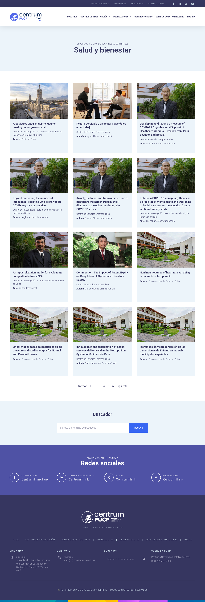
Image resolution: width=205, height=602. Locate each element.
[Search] (144, 559)
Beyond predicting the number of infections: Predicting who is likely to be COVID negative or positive (37, 201)
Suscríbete (137, 4)
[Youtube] (192, 4)
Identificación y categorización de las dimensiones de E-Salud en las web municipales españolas (162, 350)
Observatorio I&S (144, 17)
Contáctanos (156, 4)
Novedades (120, 4)
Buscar (138, 428)
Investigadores (100, 4)
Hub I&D (191, 17)
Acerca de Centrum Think (76, 539)
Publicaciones (120, 17)
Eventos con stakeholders (170, 17)
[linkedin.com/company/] (61, 477)
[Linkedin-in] (180, 4)
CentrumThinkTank (34, 479)
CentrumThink (79, 479)
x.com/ (119, 476)
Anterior (82, 386)
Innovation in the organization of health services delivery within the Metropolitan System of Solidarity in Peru (101, 350)
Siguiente (122, 386)
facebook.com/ (29, 476)
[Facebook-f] (173, 4)
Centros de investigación (94, 17)
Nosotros (72, 17)
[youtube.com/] (156, 477)
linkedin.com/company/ (81, 476)
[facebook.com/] (14, 477)
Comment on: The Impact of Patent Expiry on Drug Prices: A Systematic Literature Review (102, 276)
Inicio (16, 539)
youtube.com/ (170, 476)
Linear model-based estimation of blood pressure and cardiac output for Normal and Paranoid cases (37, 350)
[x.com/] (109, 477)
